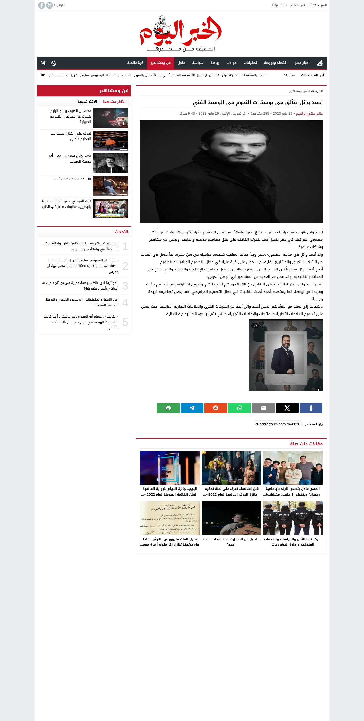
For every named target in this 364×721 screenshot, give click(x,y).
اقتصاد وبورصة (276, 63)
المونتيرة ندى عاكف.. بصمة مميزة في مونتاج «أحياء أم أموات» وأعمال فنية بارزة (80, 286)
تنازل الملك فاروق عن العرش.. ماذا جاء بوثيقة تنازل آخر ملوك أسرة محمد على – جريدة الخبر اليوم (170, 544)
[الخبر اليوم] (182, 34)
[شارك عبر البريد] (263, 408)
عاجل (181, 63)
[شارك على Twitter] (287, 408)
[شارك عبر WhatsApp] (240, 408)
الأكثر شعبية (87, 101)
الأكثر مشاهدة (114, 102)
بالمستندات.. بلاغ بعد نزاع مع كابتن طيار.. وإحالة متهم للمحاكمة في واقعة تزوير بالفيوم (221, 75)
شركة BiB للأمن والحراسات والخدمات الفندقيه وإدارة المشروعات (293, 542)
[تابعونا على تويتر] (49, 5)
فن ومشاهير (161, 63)
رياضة (214, 63)
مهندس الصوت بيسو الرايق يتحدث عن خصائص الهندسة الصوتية (70, 116)
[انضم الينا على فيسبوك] (41, 5)
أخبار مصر (302, 63)
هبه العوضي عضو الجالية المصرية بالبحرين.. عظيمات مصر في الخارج (66, 204)
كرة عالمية (135, 63)
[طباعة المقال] (168, 408)
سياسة (198, 63)
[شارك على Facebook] (311, 408)
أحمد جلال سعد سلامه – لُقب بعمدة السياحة (69, 159)
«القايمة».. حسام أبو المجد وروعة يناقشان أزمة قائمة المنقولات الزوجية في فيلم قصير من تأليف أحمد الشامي (80, 322)
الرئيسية (320, 63)
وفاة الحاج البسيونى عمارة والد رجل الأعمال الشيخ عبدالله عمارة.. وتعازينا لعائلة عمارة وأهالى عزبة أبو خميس (82, 266)
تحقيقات (250, 63)
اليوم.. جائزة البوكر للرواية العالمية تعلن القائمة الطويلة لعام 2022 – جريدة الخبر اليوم (169, 494)
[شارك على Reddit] (216, 408)
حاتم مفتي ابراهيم (309, 113)
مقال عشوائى (43, 63)
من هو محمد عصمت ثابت (72, 178)
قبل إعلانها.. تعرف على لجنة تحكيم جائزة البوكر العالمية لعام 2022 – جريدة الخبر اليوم (232, 494)
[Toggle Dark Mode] (54, 63)
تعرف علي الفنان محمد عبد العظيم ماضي (71, 136)
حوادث (232, 63)
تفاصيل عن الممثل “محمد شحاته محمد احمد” (231, 542)
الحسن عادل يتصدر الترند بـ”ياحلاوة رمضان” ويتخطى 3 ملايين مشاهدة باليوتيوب (293, 494)
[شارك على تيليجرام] (192, 408)
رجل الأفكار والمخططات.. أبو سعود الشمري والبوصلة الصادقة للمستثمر (81, 302)
